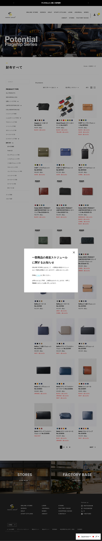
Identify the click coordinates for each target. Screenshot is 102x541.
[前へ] (14, 3)
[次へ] (88, 3)
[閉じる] (74, 252)
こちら (38, 275)
